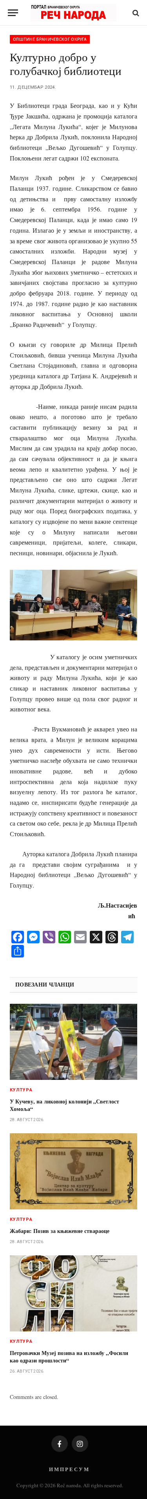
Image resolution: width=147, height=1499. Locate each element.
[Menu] (13, 13)
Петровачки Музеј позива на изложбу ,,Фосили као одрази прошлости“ (69, 1356)
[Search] (135, 13)
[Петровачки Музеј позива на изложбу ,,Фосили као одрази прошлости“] (73, 1293)
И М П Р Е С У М (69, 1469)
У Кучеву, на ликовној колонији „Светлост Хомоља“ (64, 1105)
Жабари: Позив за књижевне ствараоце (59, 1231)
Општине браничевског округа (50, 39)
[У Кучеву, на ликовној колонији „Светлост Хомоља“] (73, 1042)
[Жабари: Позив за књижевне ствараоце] (73, 1171)
